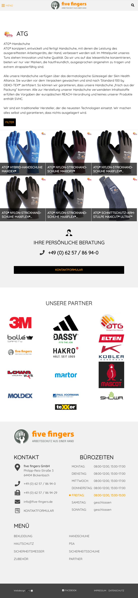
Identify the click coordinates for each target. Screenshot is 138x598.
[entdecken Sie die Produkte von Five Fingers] (23, 353)
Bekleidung (23, 536)
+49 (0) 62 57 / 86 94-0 (73, 252)
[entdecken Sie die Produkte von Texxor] (69, 407)
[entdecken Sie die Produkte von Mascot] (114, 375)
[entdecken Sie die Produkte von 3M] (23, 323)
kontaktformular (69, 269)
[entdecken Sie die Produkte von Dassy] (69, 339)
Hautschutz (24, 543)
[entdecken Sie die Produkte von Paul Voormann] (69, 396)
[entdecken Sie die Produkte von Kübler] (114, 353)
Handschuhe (79, 536)
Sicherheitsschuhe (84, 551)
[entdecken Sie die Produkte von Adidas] (69, 323)
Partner (75, 559)
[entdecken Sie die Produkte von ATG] (114, 323)
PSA (72, 543)
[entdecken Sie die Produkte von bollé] (23, 339)
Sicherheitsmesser (29, 551)
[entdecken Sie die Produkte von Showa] (114, 396)
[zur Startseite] (69, 9)
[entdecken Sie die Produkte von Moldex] (23, 396)
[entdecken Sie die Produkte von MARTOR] (69, 375)
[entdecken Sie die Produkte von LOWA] (23, 375)
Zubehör (21, 559)
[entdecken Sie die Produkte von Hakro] (69, 353)
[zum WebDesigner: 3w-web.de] (29, 590)
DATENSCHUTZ (116, 590)
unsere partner (69, 303)
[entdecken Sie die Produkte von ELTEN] (114, 339)
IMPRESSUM (100, 590)
